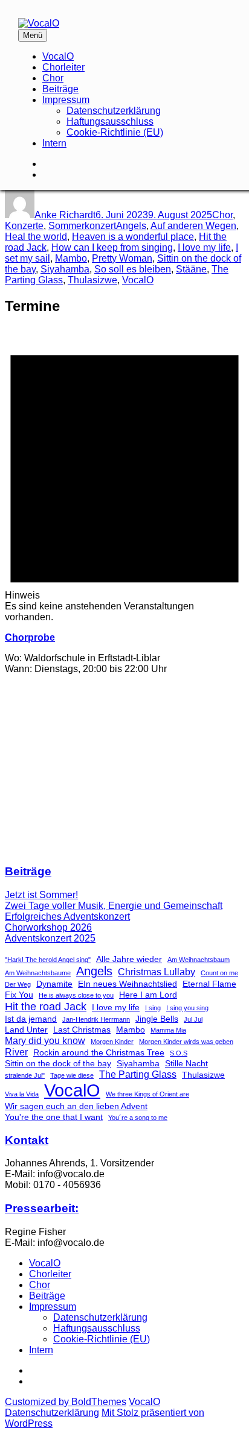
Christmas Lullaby (156, 971)
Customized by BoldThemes (65, 1402)
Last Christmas (82, 1029)
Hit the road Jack (45, 1006)
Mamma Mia (168, 1030)
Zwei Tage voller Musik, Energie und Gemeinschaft (113, 906)
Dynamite (54, 984)
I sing (153, 1007)
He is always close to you (76, 995)
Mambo (71, 258)
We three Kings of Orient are (147, 1094)
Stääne (191, 269)
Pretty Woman (122, 258)
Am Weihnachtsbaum (198, 959)
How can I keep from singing (112, 247)
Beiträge (60, 89)
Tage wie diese (72, 1075)
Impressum (65, 100)
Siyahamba (64, 269)
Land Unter (26, 1029)
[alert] (124, 475)
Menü (32, 35)
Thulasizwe (92, 280)
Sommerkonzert (82, 226)
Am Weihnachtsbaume (38, 972)
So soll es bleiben (132, 269)
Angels (131, 226)
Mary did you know (45, 1040)
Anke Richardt (64, 215)
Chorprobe (30, 637)
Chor (52, 78)
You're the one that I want (54, 1117)
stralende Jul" (25, 1075)
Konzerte (24, 226)
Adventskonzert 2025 (50, 938)
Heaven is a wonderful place (133, 236)
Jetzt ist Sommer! (41, 895)
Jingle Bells (156, 1019)
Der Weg (18, 984)
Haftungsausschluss (110, 121)
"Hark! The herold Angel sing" (48, 959)
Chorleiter (63, 67)
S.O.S (178, 1053)
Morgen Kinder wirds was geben (186, 1041)
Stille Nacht (186, 1063)
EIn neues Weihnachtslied (127, 984)
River (16, 1051)
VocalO (58, 56)
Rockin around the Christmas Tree (98, 1052)
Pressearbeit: (42, 1208)
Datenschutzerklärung (113, 110)
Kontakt (26, 1140)
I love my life (204, 247)
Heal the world (36, 236)
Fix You (19, 994)
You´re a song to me (137, 1117)
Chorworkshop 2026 (48, 927)
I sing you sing (187, 1007)
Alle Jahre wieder (129, 959)
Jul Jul (193, 1019)
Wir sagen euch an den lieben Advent (76, 1106)
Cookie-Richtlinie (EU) (114, 132)
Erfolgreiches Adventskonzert (67, 916)
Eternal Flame (209, 984)
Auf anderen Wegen (193, 226)
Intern (54, 143)
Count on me (219, 972)
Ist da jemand (31, 1019)
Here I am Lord (148, 994)
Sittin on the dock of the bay (58, 1063)
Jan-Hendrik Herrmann (96, 1019)
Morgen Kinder (112, 1041)
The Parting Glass (137, 1074)
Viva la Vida (22, 1094)
